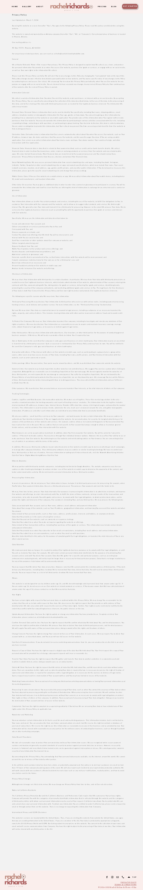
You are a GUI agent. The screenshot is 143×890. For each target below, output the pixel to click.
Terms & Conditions (125, 885)
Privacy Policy (128, 882)
